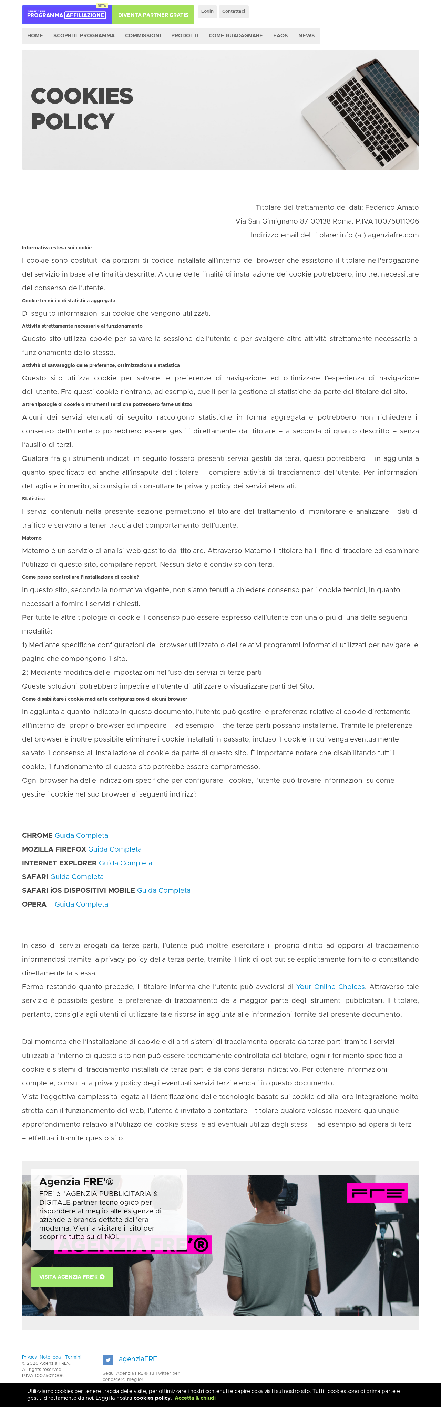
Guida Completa (81, 835)
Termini (73, 1357)
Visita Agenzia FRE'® (69, 1277)
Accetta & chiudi (195, 1398)
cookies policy (152, 1398)
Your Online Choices (330, 987)
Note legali (51, 1357)
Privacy (29, 1357)
